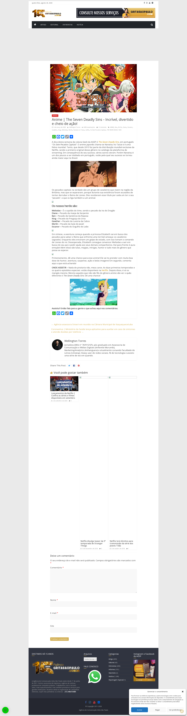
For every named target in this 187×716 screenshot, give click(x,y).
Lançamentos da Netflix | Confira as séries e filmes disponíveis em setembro (63, 395)
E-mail (54, 613)
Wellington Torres (75, 127)
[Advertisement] (93, 44)
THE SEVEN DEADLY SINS (114, 130)
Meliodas (65, 130)
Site (52, 625)
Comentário (57, 567)
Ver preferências (175, 710)
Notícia (80, 25)
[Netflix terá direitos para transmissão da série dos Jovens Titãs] (123, 377)
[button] (183, 692)
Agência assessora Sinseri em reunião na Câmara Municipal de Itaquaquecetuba (92, 324)
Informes (112, 669)
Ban (116, 127)
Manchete (112, 673)
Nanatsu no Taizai (78, 130)
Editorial (54, 25)
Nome (54, 600)
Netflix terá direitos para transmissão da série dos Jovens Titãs (121, 543)
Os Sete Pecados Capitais (98, 130)
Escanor (130, 127)
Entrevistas (68, 25)
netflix (87, 130)
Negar (157, 710)
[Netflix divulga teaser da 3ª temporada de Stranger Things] (93, 377)
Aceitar (139, 710)
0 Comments (102, 127)
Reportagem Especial (116, 680)
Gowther (54, 130)
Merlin (70, 130)
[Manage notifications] (182, 711)
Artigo (43, 25)
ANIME (112, 127)
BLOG (120, 127)
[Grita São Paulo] (35, 24)
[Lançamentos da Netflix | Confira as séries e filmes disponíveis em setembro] (64, 377)
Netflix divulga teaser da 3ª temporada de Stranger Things (93, 543)
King (59, 130)
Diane (125, 127)
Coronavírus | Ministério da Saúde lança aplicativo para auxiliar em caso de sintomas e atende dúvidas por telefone (93, 330)
